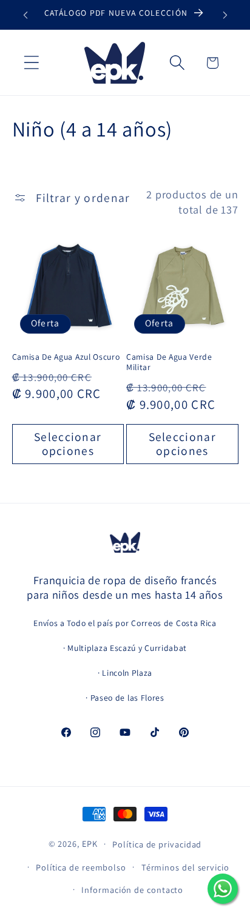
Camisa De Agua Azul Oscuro (66, 357)
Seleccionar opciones (67, 444)
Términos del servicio (185, 867)
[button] (31, 62)
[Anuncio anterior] (25, 15)
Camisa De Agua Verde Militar (169, 362)
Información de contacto (132, 889)
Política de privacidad (156, 844)
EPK (90, 843)
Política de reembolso (81, 867)
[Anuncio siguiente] (225, 15)
